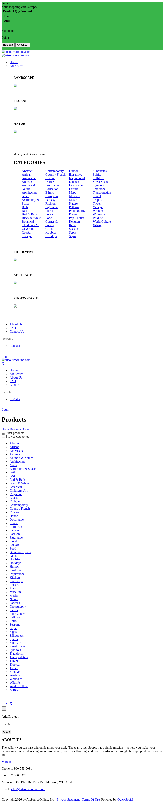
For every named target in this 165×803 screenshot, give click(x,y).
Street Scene (100, 181)
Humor (73, 171)
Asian (25, 196)
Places (73, 214)
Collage (27, 236)
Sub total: (8, 30)
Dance (49, 181)
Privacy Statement (68, 799)
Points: (6, 37)
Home (5, 429)
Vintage (98, 207)
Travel (97, 196)
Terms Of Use (91, 799)
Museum (74, 196)
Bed (24, 210)
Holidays (51, 236)
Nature (73, 203)
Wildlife (98, 218)
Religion (74, 221)
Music (73, 200)
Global (49, 228)
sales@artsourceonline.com (28, 789)
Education (51, 189)
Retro (72, 225)
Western (98, 210)
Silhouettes (100, 171)
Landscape (76, 185)
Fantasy (50, 200)
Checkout (22, 44)
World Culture (102, 221)
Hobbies (50, 232)
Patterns (74, 207)
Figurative (51, 207)
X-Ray (97, 225)
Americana (29, 178)
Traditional (99, 189)
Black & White (31, 218)
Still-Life (98, 178)
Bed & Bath (29, 214)
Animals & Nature (29, 187)
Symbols (98, 185)
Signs (72, 236)
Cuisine (50, 178)
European (51, 196)
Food (48, 218)
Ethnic (49, 192)
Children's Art (30, 225)
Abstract (27, 171)
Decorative (52, 185)
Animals (27, 181)
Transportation (102, 192)
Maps (72, 192)
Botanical (28, 221)
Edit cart (8, 44)
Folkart (50, 214)
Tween (97, 203)
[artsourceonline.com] (16, 51)
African (26, 174)
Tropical (98, 200)
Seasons (74, 228)
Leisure (73, 189)
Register (15, 345)
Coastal (26, 232)
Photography (77, 210)
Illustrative (75, 174)
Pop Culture (76, 218)
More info (8, 761)
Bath (25, 207)
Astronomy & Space (23, 468)
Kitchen (74, 181)
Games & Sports (51, 223)
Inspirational (77, 178)
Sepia (72, 232)
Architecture (29, 192)
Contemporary (54, 171)
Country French (55, 174)
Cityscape (28, 228)
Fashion (50, 203)
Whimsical (99, 214)
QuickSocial (125, 799)
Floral (49, 210)
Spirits (97, 174)
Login (5, 356)
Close (6, 731)
